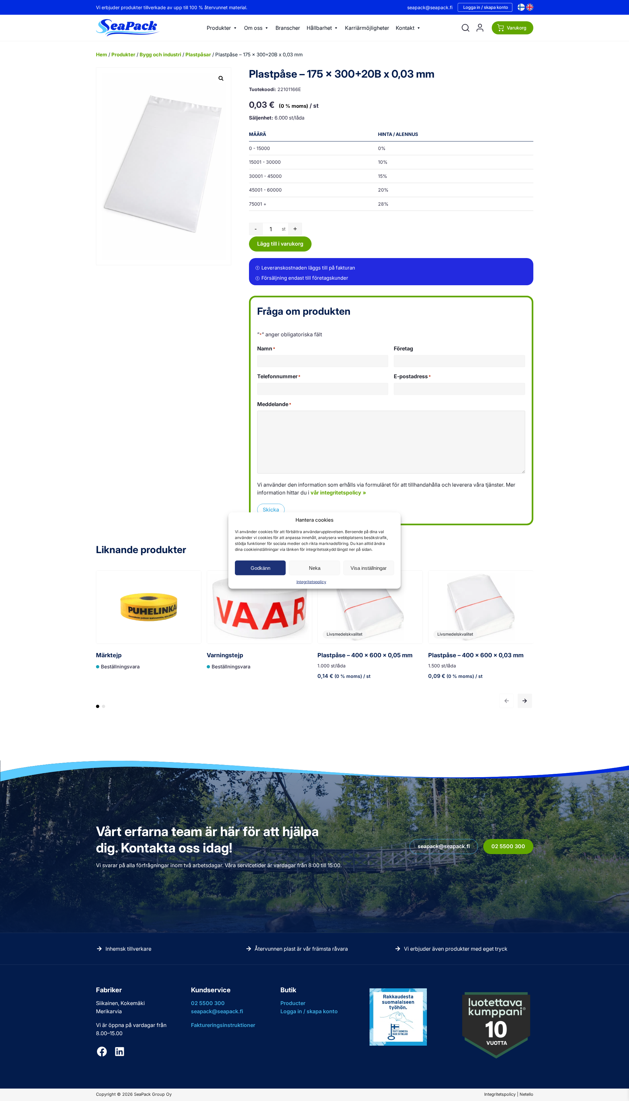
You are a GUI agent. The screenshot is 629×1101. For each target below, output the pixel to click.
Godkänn (260, 567)
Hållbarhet (319, 28)
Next (525, 701)
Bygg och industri (160, 54)
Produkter (219, 28)
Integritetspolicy (311, 581)
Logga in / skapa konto (485, 7)
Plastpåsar (198, 54)
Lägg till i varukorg (280, 243)
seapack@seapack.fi (429, 7)
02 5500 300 (508, 846)
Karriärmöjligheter (367, 28)
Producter (292, 1003)
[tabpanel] (148, 631)
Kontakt (405, 28)
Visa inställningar (369, 567)
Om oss (253, 28)
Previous (506, 701)
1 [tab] (97, 709)
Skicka (271, 509)
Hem (101, 54)
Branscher (288, 28)
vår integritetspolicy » (338, 492)
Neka (314, 567)
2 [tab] (103, 709)
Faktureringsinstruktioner (223, 1025)
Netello (526, 1094)
